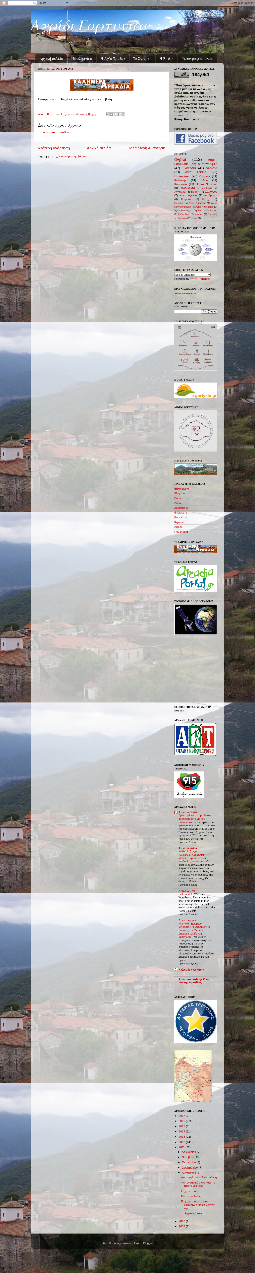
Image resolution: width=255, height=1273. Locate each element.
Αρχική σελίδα (51, 58)
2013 (182, 1136)
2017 (182, 1115)
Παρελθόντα (187, 187)
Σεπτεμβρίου (190, 1167)
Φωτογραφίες (207, 164)
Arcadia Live (186, 890)
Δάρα (177, 503)
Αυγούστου (189, 1172)
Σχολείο (207, 187)
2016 (182, 1121)
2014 (182, 1131)
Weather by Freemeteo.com (185, 293)
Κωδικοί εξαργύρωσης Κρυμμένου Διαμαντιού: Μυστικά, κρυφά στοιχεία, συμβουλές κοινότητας (193, 856)
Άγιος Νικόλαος (197, 203)
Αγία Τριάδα (196, 172)
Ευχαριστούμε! (190, 1191)
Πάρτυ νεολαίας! (191, 1196)
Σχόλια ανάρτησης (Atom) (70, 156)
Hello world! (185, 894)
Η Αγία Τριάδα (113, 58)
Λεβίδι (178, 526)
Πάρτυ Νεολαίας (206, 184)
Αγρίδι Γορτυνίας (90, 24)
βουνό (211, 214)
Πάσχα (206, 199)
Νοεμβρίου (189, 1157)
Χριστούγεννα (188, 195)
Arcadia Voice (187, 848)
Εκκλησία (189, 168)
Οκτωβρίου (189, 1162)
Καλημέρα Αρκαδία (191, 969)
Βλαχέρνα (180, 493)
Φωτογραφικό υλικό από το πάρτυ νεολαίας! (198, 1184)
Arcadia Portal (188, 812)
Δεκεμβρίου (189, 1151)
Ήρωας (198, 210)
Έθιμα (204, 180)
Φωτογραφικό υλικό (198, 58)
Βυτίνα (178, 498)
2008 (182, 1226)
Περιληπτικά (81, 58)
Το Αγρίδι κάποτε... (193, 1213)
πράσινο (198, 214)
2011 (182, 1147)
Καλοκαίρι (180, 180)
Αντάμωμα (210, 195)
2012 (182, 1142)
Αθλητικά (179, 191)
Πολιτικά (178, 203)
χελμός (194, 218)
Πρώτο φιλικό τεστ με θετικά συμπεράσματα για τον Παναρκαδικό (194, 818)
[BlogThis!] (111, 114)
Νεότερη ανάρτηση (54, 148)
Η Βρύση (167, 58)
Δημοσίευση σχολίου (56, 132)
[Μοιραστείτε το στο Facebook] (119, 114)
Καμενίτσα (180, 517)
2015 (182, 1126)
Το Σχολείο (142, 58)
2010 (182, 1221)
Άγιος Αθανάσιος (204, 207)
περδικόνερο (180, 218)
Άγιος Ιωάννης (182, 210)
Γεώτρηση (211, 210)
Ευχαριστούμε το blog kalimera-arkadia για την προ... (198, 1204)
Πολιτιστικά (182, 176)
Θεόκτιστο (180, 512)
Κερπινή (179, 522)
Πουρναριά (181, 531)
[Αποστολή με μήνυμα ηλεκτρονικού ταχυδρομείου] (108, 114)
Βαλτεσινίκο (181, 488)
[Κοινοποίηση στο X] (115, 114)
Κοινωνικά (180, 184)
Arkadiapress (187, 920)
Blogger (148, 1243)
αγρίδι (180, 159)
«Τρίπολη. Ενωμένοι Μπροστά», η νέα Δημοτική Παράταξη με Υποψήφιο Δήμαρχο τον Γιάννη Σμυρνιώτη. (194, 930)
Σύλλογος (211, 191)
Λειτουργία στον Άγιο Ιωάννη (199, 1177)
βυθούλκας (184, 214)
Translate (204, 278)
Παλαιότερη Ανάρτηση (146, 148)
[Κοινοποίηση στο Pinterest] (123, 114)
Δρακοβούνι (181, 507)
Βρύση (195, 191)
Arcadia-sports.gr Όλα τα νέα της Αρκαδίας (195, 981)
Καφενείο (186, 199)
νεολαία (211, 168)
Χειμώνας (205, 176)
